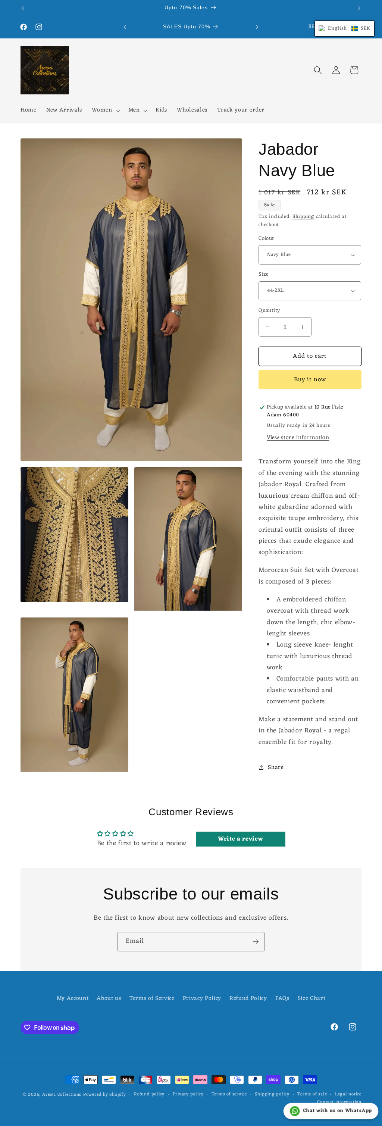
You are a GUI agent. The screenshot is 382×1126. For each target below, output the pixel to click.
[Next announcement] (359, 8)
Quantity (269, 311)
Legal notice (348, 1094)
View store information (298, 437)
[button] (105, 110)
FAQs (282, 998)
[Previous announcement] (23, 8)
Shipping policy (272, 1094)
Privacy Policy (202, 998)
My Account (73, 999)
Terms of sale (312, 1094)
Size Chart (312, 998)
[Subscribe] (255, 941)
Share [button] (276, 767)
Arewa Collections (61, 1095)
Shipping (303, 216)
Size (264, 275)
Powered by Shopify (104, 1095)
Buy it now (310, 379)
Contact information (339, 1102)
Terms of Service (152, 998)
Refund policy (149, 1094)
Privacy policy (188, 1094)
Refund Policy (248, 998)
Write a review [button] (240, 839)
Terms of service (229, 1094)
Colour (267, 239)
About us (109, 998)
